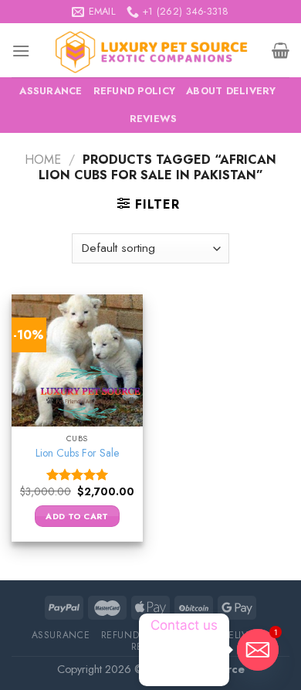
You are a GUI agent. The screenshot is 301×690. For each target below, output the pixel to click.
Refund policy (134, 90)
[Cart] (280, 50)
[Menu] (21, 51)
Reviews (154, 118)
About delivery (231, 90)
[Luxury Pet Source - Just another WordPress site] (151, 50)
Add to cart (77, 516)
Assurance (50, 90)
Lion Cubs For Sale (77, 454)
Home (43, 159)
